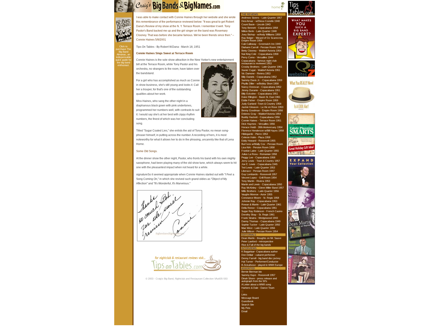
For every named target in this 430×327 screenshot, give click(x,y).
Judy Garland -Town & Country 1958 (261, 103)
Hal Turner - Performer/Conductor (259, 261)
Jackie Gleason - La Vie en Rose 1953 (262, 107)
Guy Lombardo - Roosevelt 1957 (259, 174)
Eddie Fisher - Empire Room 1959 (259, 100)
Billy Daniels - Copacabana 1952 (259, 76)
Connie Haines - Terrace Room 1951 (261, 120)
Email (244, 311)
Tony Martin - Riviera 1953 (255, 181)
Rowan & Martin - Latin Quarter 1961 (261, 204)
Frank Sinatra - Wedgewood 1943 (259, 218)
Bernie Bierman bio (251, 271)
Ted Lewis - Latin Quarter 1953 (258, 167)
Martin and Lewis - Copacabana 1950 (261, 184)
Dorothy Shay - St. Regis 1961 (258, 214)
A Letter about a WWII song (256, 284)
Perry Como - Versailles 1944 (257, 57)
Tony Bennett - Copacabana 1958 (259, 27)
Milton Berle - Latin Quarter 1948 (259, 31)
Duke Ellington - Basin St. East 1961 (260, 97)
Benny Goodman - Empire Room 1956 (262, 110)
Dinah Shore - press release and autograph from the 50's (259, 279)
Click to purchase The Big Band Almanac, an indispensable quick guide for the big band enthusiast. (123, 56)
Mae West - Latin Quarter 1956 (258, 228)
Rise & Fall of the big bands (256, 244)
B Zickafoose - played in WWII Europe (262, 265)
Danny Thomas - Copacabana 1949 (260, 221)
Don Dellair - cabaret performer (258, 255)
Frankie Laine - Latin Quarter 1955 (260, 150)
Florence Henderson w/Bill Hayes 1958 (262, 130)
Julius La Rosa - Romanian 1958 (259, 154)
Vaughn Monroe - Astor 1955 (256, 194)
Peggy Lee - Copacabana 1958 (258, 157)
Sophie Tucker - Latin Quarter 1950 (260, 224)
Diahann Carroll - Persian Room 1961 (261, 47)
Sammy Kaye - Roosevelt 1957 (258, 275)
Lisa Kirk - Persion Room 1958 (258, 147)
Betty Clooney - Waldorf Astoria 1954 (261, 50)
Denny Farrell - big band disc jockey (261, 258)
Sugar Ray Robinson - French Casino (261, 211)
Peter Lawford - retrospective (257, 241)
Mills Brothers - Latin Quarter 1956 (260, 191)
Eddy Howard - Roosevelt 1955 (258, 140)
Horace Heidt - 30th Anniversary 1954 (261, 127)
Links (244, 294)
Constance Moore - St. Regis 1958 (260, 197)
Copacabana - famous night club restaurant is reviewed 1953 (259, 62)
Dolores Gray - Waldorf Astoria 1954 (261, 113)
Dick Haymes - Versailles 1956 (258, 124)
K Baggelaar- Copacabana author (259, 251)
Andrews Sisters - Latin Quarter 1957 (261, 17)
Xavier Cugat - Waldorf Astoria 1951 (260, 70)
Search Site (247, 304)
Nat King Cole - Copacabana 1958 (259, 54)
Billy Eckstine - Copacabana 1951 (259, 93)
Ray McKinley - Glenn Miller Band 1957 (262, 187)
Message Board (250, 298)
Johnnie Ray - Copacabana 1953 (259, 201)
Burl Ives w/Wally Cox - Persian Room (262, 144)
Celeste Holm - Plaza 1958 (255, 137)
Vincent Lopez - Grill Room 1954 (259, 177)
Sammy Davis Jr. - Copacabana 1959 (261, 80)
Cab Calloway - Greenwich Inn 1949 (261, 44)
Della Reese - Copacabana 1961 (259, 208)
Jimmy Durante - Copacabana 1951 (260, 90)
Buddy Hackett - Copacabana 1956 (260, 117)
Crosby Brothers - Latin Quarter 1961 (261, 66)
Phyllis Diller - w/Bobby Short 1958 (260, 83)
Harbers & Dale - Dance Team (257, 287)
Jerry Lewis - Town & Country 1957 (260, 160)
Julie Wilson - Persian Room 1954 (259, 231)
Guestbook (247, 301)
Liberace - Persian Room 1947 (258, 171)
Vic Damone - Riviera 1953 (256, 73)
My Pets (245, 308)
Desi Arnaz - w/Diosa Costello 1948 (260, 21)
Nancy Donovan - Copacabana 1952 (261, 87)
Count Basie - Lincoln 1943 (256, 24)
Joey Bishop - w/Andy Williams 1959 (261, 34)
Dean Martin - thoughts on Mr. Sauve (261, 238)
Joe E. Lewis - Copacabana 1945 (259, 164)
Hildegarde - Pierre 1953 (254, 134)
